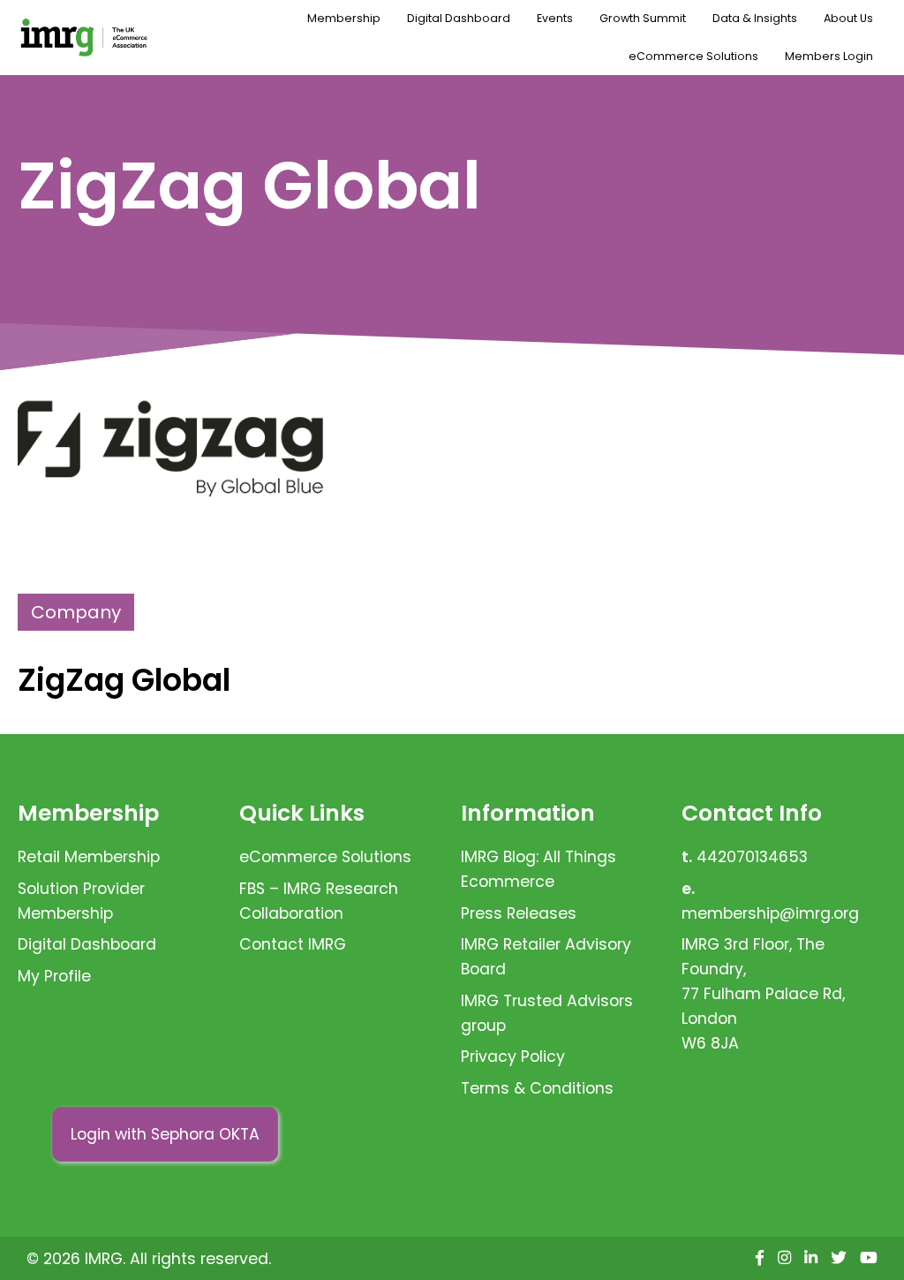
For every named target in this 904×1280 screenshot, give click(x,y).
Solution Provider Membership (81, 901)
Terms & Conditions (537, 1088)
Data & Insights (754, 18)
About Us (848, 18)
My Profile (54, 976)
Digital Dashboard (458, 18)
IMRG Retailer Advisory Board (546, 957)
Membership (343, 18)
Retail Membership (89, 856)
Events (555, 18)
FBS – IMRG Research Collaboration (318, 901)
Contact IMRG (292, 944)
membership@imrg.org (770, 913)
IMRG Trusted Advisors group (547, 1013)
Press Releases (518, 913)
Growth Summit (642, 18)
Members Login (829, 56)
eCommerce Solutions (693, 56)
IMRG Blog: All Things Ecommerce (538, 869)
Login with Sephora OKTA (165, 1134)
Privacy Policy (513, 1056)
